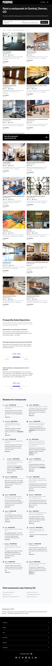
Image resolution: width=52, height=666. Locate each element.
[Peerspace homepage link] (8, 2)
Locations (9, 30)
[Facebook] (16, 657)
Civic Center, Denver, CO (8, 592)
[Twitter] (23, 657)
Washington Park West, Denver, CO (11, 596)
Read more (7, 417)
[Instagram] (19, 657)
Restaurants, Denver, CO (18, 30)
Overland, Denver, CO (32, 596)
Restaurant (6, 23)
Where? (23, 21)
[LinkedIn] (26, 657)
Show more (5, 59)
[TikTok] (32, 657)
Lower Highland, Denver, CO (33, 594)
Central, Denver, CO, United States (30, 23)
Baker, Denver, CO (7, 594)
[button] (12, 22)
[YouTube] (36, 657)
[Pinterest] (29, 657)
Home (4, 30)
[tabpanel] (14, 42)
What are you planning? (8, 21)
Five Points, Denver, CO (32, 592)
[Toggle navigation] (47, 2)
